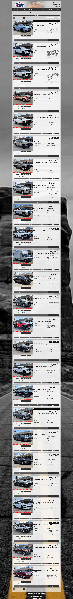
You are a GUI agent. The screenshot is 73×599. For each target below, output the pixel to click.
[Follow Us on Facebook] (54, 6)
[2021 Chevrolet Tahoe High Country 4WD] (23, 188)
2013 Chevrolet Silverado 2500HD (45, 163)
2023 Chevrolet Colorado (44, 69)
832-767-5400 (57, 4)
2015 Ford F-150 (42, 276)
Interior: (35, 29)
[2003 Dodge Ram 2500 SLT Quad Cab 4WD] (23, 211)
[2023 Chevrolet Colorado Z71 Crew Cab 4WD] (23, 72)
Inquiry (19, 63)
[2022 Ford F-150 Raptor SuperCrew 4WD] (23, 392)
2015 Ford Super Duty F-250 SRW (45, 570)
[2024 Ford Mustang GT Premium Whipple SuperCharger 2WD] (23, 505)
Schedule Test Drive (30, 63)
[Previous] (14, 18)
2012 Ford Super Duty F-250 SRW (46, 525)
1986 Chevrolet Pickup (41, 94)
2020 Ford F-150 (43, 321)
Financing (42, 63)
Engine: (48, 29)
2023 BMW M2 (38, 25)
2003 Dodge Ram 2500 (44, 208)
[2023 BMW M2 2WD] (23, 27)
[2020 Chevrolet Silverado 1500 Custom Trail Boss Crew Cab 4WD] (23, 120)
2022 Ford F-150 (43, 389)
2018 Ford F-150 (42, 298)
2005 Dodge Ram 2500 (44, 231)
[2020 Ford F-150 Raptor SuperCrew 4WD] (23, 324)
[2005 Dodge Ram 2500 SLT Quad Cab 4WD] (23, 234)
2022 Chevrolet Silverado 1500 (46, 140)
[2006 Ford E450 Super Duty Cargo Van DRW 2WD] (23, 256)
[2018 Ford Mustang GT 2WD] (23, 437)
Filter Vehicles (37, 15)
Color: (35, 27)
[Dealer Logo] (19, 4)
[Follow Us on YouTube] (57, 6)
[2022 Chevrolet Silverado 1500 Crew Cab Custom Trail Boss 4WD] (23, 143)
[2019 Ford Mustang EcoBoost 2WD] (23, 482)
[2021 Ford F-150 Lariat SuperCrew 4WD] (23, 347)
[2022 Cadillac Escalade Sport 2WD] (23, 49)
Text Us (54, 63)
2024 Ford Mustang (43, 503)
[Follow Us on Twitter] (56, 6)
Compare (17, 35)
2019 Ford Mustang (42, 479)
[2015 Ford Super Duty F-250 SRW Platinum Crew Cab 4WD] (23, 573)
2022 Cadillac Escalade (42, 46)
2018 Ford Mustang (40, 434)
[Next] (24, 18)
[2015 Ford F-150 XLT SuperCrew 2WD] (23, 279)
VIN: (47, 27)
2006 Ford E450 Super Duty (45, 253)
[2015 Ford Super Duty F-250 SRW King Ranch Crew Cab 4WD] (23, 550)
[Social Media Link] (59, 6)
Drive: (35, 31)
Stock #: (48, 84)
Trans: (35, 102)
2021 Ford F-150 (42, 344)
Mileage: (48, 32)
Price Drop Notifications (26, 35)
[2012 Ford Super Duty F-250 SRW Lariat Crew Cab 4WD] (23, 528)
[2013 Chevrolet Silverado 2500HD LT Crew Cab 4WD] (23, 165)
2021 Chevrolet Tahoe (43, 185)
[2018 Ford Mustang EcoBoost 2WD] (23, 460)
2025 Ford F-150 (45, 414)
